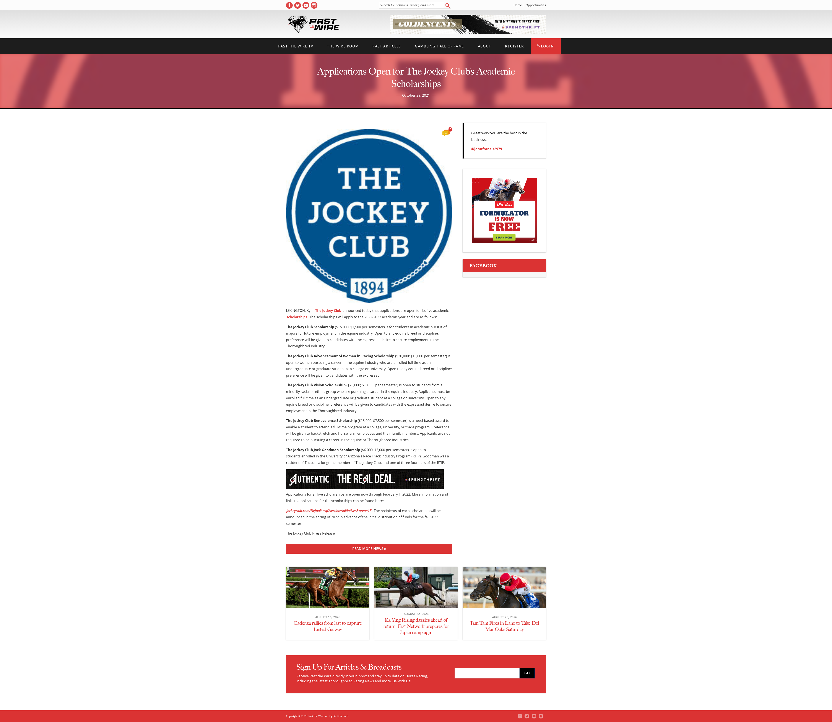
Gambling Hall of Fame (439, 46)
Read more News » (369, 548)
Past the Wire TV (296, 46)
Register (514, 46)
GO (527, 673)
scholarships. (297, 317)
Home (518, 5)
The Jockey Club (328, 310)
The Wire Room (343, 46)
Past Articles (386, 46)
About (484, 46)
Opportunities (536, 5)
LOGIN (547, 46)
